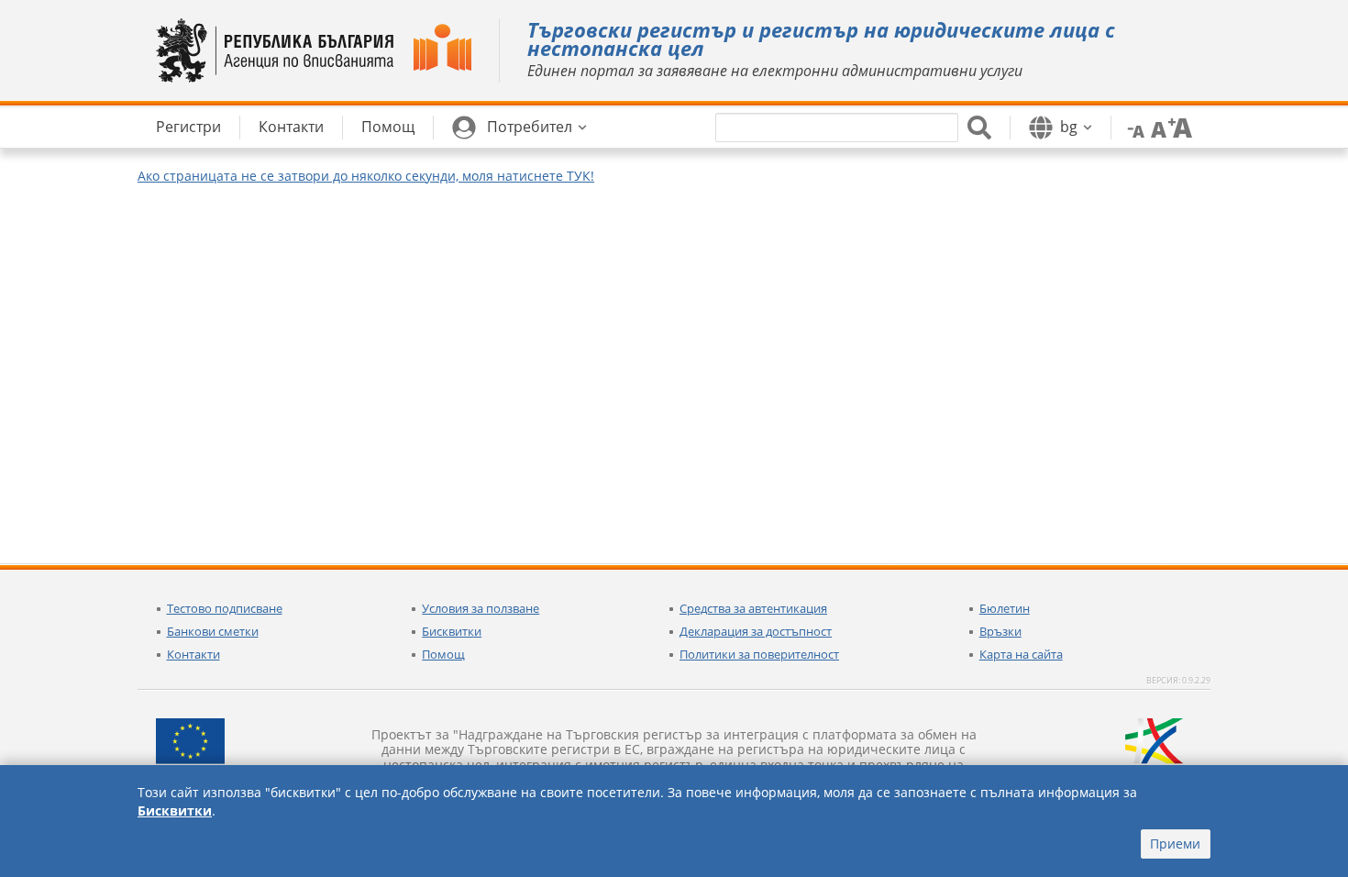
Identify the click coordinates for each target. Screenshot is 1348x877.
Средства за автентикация (753, 608)
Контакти (193, 654)
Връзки (1000, 631)
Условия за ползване (480, 608)
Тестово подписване (224, 608)
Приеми (1175, 843)
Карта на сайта (1021, 654)
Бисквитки (451, 631)
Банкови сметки (213, 631)
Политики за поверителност (759, 654)
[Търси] (979, 127)
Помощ (443, 654)
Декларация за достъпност (756, 631)
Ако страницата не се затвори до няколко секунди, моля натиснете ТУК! (366, 175)
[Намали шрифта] (1132, 127)
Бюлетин (1004, 608)
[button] (519, 127)
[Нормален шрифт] (1156, 127)
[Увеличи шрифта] (1180, 127)
